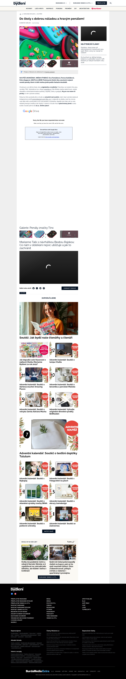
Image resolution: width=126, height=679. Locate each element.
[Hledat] (110, 3)
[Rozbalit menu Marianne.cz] (65, 3)
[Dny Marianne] (96, 8)
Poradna (59, 8)
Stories (49, 609)
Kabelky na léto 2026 (25, 646)
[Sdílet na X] (37, 288)
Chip (83, 605)
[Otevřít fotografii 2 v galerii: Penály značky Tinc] (39, 63)
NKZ (75, 671)
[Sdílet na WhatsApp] (44, 288)
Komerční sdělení (25, 23)
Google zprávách (50, 72)
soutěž (22, 293)
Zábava (49, 605)
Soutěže (39, 14)
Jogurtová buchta (28, 657)
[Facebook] (12, 594)
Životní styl (51, 603)
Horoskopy (51, 611)
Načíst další (48, 531)
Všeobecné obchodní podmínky (22, 618)
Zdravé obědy (28, 636)
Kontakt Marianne (17, 605)
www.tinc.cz (48, 89)
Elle (83, 601)
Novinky (29, 8)
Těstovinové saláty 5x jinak (35, 662)
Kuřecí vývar (19, 657)
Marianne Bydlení (29, 14)
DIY (75, 8)
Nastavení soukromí (18, 616)
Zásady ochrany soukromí (20, 613)
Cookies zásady (16, 620)
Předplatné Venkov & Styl (20, 603)
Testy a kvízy (32, 633)
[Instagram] (15, 594)
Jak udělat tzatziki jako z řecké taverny (20, 659)
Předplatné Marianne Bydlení (22, 601)
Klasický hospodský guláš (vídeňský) (24, 660)
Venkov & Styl (52, 618)
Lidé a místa (39, 8)
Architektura (84, 8)
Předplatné (101, 3)
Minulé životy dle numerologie (28, 642)
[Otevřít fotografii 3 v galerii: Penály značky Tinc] (53, 63)
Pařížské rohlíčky (37, 657)
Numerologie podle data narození (28, 635)
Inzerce (14, 622)
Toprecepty (86, 609)
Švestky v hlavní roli (29, 654)
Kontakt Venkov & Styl (19, 609)
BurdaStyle (81, 671)
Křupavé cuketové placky (17, 654)
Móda (48, 599)
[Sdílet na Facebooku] (33, 288)
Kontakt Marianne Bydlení (20, 607)
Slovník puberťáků (24, 633)
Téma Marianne (52, 616)
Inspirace (49, 8)
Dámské (71, 671)
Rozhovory (51, 607)
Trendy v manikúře (15, 642)
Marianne (58, 671)
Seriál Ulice (25, 644)
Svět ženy (85, 603)
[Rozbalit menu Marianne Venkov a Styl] (91, 3)
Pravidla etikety (14, 633)
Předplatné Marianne (19, 599)
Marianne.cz (60, 3)
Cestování (16, 635)
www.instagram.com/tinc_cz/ (41, 99)
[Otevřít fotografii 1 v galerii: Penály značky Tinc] (25, 63)
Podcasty (50, 613)
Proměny (68, 8)
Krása (49, 601)
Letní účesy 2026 (36, 646)
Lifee (84, 607)
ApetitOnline (87, 599)
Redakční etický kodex (19, 611)
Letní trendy (21, 636)
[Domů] (19, 3)
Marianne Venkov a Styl (82, 3)
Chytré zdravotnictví (34, 644)
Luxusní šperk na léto (16, 647)
